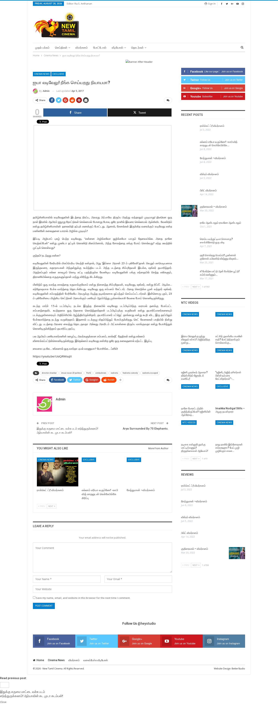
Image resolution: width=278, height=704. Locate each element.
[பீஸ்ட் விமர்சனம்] (189, 195)
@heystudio (147, 623)
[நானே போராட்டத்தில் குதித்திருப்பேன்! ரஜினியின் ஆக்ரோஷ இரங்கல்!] (196, 394)
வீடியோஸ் (117, 47)
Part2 (88, 373)
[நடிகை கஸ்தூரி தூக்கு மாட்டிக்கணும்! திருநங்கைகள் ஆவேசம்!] (196, 430)
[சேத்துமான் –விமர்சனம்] (147, 471)
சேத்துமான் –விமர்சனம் (213, 158)
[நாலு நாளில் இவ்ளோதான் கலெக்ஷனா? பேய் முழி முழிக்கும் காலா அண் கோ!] (230, 430)
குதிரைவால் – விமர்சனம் (213, 206)
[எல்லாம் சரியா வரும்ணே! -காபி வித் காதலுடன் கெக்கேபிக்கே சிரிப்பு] (102, 471)
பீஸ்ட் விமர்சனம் (208, 190)
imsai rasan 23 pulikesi (71, 373)
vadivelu (114, 373)
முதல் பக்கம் (42, 47)
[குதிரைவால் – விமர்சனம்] (189, 211)
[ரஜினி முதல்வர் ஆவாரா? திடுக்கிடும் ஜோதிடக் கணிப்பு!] (196, 358)
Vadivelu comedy (130, 373)
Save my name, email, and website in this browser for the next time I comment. (83, 598)
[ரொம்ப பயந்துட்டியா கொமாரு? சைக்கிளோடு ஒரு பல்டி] (189, 243)
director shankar (49, 373)
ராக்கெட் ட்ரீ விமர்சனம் (212, 125)
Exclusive (58, 74)
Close (3, 702)
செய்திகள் (61, 47)
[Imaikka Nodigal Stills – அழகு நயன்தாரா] (230, 394)
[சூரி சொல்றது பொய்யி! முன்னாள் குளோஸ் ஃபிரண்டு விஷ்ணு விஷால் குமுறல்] (189, 259)
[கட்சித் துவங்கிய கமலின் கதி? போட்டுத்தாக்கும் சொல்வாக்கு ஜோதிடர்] (230, 322)
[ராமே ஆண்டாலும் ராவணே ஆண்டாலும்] (189, 227)
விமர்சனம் (81, 47)
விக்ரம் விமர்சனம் (209, 174)
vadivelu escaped (150, 373)
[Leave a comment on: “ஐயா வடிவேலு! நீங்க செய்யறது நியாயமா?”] (168, 100)
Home (40, 660)
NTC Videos (188, 422)
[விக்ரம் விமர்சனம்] (189, 178)
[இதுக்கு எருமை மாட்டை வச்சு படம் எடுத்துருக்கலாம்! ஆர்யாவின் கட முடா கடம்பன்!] (4, 684)
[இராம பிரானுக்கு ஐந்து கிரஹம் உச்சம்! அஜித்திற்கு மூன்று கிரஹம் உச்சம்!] (196, 322)
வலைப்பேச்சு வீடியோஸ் (95, 660)
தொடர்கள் (137, 47)
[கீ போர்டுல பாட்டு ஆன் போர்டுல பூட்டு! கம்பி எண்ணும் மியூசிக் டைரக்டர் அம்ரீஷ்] (189, 276)
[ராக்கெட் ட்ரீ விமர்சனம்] (57, 471)
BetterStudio (238, 668)
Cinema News (41, 74)
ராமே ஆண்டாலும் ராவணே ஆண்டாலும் (220, 222)
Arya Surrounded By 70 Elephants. (145, 428)
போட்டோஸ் (99, 47)
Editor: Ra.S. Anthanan (79, 3)
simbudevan (100, 373)
